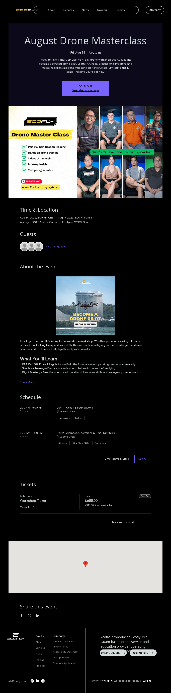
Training (40, 659)
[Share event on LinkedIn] (37, 615)
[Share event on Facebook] (21, 615)
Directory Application (64, 663)
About (39, 641)
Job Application (61, 657)
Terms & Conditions (63, 641)
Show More (27, 382)
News (39, 653)
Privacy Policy (61, 646)
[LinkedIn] (37, 681)
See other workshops (85, 90)
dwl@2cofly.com (17, 681)
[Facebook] (43, 681)
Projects (40, 665)
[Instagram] (32, 681)
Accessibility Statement (65, 651)
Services (40, 647)
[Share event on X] (29, 615)
